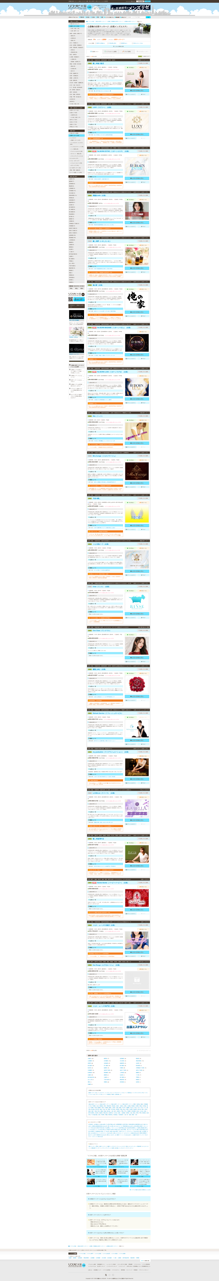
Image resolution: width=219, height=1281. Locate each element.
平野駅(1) (71, 261)
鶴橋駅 (137, 1072)
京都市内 (111, 1113)
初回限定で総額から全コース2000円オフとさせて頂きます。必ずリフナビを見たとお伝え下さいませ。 (105, 232)
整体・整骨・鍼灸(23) (75, 170)
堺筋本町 (82, 17)
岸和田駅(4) (71, 277)
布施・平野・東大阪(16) (75, 96)
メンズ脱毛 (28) (74, 149)
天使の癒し (94, 498)
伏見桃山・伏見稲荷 (118, 1114)
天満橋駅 (90, 1070)
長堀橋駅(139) (72, 237)
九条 (131, 1113)
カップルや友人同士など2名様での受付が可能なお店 (108, 1129)
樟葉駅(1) (71, 270)
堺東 (98, 17)
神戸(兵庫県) (91, 1113)
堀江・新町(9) (73, 54)
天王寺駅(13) (72, 193)
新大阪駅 (90, 1065)
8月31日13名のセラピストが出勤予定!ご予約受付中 (105, 866)
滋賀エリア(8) (73, 124)
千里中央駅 (106, 1079)
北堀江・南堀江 (119, 1106)
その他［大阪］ (143, 1111)
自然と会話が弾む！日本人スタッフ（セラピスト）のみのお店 (124, 1131)
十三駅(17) (71, 251)
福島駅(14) (71, 218)
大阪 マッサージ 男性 (93, 1146)
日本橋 (93, 17)
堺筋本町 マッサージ (96, 1148)
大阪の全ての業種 (74, 133)
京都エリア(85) (73, 112)
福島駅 (105, 1067)
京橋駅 (89, 1075)
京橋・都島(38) (73, 80)
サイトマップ (129, 1270)
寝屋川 (118, 1111)
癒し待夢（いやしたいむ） (100, 241)
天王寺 (123, 1107)
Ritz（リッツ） (96, 416)
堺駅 (89, 1082)
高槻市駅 (122, 1079)
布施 (105, 1111)
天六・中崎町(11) (74, 42)
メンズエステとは (92, 1266)
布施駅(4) (71, 282)
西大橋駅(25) (72, 211)
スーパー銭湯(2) (107, 1094)
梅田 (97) (73, 35)
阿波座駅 (138, 1065)
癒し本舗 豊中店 (96, 839)
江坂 (104, 1109)
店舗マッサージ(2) (92, 1092)
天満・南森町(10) (74, 73)
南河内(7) (72, 101)
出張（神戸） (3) (75, 31)
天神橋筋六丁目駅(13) (74, 223)
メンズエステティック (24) (77, 146)
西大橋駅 (122, 1065)
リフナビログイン (115, 1270)
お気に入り (123, 17)
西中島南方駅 (91, 1077)
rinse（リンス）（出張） (99, 586)
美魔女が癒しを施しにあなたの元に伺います (103, 822)
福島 (142, 1104)
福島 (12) (73, 40)
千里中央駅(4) (72, 265)
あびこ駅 (90, 1079)
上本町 (113, 1107)
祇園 (106, 1114)
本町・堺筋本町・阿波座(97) (76, 47)
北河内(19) (72, 99)
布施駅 (89, 1084)
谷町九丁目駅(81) (73, 233)
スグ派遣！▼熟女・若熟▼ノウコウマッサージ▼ (104, 355)
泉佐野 (135, 1109)
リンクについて (121, 1266)
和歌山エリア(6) (74, 126)
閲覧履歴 (118, 17)
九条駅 (105, 1077)
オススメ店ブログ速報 (122, 1264)
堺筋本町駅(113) (73, 195)
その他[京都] (94, 1114)
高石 (134, 1113)
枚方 (115, 1111)
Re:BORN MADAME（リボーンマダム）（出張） (110, 327)
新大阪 (87, 17)
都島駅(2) (71, 247)
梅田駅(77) (71, 181)
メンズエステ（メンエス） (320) (76, 143)
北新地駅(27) (72, 200)
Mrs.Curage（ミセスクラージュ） (103, 456)
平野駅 (137, 1077)
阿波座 (113, 1106)
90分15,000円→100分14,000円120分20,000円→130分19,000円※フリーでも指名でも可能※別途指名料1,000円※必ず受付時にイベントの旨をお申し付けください (105, 916)
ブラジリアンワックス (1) (77, 156)
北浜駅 (137, 1063)
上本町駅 (122, 1072)
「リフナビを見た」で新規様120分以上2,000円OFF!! (101, 447)
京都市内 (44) (74, 115)
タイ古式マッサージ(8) (75, 167)
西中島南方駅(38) (73, 254)
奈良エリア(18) (73, 122)
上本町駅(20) (72, 240)
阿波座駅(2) (71, 214)
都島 (120, 1107)
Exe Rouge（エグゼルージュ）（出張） (105, 965)
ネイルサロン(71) (74, 158)
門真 (122, 1111)
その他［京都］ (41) (75, 117)
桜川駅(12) (71, 216)
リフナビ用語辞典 (146, 1264)
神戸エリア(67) (73, 119)
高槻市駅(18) (72, 268)
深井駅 (137, 1082)
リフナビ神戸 (90, 1253)
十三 (145, 1107)
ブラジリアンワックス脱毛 (108, 1148)
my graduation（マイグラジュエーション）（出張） (109, 752)
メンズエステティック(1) (118, 1092)
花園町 (127, 1107)
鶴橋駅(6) (71, 242)
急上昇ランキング (101, 1266)
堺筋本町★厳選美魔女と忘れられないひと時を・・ (105, 224)
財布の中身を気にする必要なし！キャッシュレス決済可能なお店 (111, 1127)
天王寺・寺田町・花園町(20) (76, 82)
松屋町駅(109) (72, 235)
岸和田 (117, 1109)
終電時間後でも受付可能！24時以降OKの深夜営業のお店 (129, 1124)
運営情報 (123, 1270)
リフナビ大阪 (82, 1253)
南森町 (99, 1107)
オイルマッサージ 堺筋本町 (135, 1146)
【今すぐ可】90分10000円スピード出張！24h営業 (104, 776)
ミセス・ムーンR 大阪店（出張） (102, 925)
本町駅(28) (71, 197)
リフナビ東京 (114, 1253)
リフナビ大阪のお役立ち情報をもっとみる (141, 1189)
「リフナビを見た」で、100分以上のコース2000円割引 (101, 956)
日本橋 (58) (73, 68)
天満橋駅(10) (72, 225)
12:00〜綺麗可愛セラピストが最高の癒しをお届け (104, 527)
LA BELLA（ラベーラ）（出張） (102, 793)
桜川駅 (89, 1067)
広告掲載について (97, 1270)
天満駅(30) (71, 221)
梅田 (102, 17)
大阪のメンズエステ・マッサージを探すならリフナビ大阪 (110, 1278)
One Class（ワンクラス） (100, 630)
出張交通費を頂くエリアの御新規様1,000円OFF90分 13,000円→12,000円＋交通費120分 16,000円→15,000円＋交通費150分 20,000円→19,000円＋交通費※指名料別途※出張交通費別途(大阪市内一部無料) (105, 489)
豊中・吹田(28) (73, 92)
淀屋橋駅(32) (72, 183)
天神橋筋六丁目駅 (140, 1067)
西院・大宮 (134, 1114)
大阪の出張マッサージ (93, 1104)
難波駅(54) (71, 186)
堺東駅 (105, 1082)
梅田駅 (105, 1058)
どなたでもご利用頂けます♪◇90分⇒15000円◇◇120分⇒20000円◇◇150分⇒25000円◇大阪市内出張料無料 (105, 577)
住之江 (132, 1107)
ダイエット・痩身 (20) (76, 153)
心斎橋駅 (90, 1060)
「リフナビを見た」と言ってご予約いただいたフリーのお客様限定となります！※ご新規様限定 (105, 621)
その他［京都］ (117, 1113)
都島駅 (105, 1075)
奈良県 (96, 1113)
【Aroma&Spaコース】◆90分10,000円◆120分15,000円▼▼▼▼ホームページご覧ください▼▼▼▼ (105, 783)
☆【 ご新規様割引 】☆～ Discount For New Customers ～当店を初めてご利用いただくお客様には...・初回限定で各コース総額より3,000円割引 (105, 142)
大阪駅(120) (72, 179)
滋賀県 (100, 1113)
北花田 (131, 1109)
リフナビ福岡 (122, 1253)
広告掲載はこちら (137, 1266)
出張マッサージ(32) (74, 26)
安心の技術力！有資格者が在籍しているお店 (98, 1131)
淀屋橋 (123, 1113)
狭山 (124, 1109)
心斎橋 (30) (73, 59)
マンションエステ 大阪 (122, 1146)
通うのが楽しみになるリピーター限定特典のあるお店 (120, 1126)
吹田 (146, 1109)
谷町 (103, 1107)
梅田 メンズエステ (112, 1146)
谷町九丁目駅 (139, 1070)
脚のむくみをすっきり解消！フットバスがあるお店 (118, 1135)
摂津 (137, 1113)
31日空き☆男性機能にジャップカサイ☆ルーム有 (104, 440)
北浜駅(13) (71, 204)
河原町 (102, 1114)
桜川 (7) (73, 71)
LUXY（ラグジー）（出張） (100, 107)
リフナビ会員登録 (106, 1270)
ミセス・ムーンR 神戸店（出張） (102, 1006)
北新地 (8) (73, 38)
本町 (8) (73, 50)
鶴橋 (110, 1107)
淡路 (101, 1109)
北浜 (98, 1106)
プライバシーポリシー (144, 1270)
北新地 (138, 1104)
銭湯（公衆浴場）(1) (116, 1094)
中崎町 (94, 1106)
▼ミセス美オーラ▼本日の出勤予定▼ (102, 570)
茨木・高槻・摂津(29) (75, 94)
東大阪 (108, 1111)
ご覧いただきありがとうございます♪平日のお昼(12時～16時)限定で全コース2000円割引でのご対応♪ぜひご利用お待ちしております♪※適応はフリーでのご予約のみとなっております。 (105, 997)
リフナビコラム (137, 1264)
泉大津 (139, 1109)
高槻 (102, 1111)
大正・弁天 (140, 1107)
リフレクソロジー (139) (76, 163)
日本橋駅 (106, 1060)
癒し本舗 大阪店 (96, 63)
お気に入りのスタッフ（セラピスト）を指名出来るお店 (126, 1133)
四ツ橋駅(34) (72, 209)
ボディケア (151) (75, 165)
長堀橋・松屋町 (135, 1106)
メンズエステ (73, 138)
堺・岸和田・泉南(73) (75, 89)
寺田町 (127, 1113)
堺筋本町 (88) (74, 52)
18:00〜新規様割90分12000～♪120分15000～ (103, 268)
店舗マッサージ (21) (75, 140)
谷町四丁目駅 (107, 1070)
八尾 (112, 1111)
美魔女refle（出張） (98, 195)
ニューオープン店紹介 (111, 1264)
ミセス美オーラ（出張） (99, 544)
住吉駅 (121, 1075)
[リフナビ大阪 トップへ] (80, 7)
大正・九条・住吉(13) (75, 85)
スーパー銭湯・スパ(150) (76, 172)
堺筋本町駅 (138, 1060)
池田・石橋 (94, 1111)
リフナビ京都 (98, 1253)
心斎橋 (128, 1106)
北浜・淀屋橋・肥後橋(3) (76, 45)
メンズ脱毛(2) (128, 1092)
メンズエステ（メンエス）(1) (104, 1092)
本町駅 (89, 1063)
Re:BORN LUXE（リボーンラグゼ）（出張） (109, 372)
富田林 (144, 1113)
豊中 (143, 1109)
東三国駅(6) (71, 258)
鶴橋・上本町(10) (74, 78)
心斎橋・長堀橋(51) (74, 57)
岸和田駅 (122, 1082)
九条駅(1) (71, 256)
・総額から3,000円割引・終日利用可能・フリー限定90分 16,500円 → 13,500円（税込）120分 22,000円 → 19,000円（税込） (105, 704)
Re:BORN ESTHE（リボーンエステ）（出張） (109, 151)
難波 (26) (73, 66)
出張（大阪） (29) (75, 28)
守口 (125, 1111)
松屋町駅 (90, 1072)
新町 (125, 1106)
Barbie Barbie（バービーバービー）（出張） (109, 883)
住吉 (136, 1107)
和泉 (127, 1109)
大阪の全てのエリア (74, 23)
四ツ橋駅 (106, 1065)
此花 (138, 1111)
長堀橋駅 (106, 1072)
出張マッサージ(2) (74, 110)
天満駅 (121, 1067)
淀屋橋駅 (122, 1058)
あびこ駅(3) (71, 263)
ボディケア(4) (99, 1094)
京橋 (117, 1107)
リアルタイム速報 (92, 1264)
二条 (125, 1114)
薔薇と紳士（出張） (98, 669)
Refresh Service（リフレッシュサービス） (106, 713)
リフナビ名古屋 (106, 1253)
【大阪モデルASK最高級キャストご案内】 (103, 399)
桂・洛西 (129, 1114)
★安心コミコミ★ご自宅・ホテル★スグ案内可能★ (105, 311)
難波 (141, 1106)
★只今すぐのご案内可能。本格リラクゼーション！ (105, 740)
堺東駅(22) (71, 275)
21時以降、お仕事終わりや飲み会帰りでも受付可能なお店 (101, 1124)
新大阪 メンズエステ (120, 1148)
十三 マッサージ (129, 1148)
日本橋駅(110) (72, 190)
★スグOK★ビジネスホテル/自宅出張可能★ (103, 134)
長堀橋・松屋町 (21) (75, 61)
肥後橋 (101, 1106)
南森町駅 (122, 1063)
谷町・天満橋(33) (74, 75)
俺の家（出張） (96, 285)
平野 (140, 1113)
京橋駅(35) (71, 244)
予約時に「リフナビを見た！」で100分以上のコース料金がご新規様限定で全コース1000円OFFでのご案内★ (105, 1042)
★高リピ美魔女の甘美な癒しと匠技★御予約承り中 (105, 482)
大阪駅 (89, 1058)
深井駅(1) (71, 279)
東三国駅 (122, 1077)
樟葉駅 (137, 1079)
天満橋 (106, 1107)
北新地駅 (106, 1063)
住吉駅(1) (71, 249)
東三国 (97, 1109)
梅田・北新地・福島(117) (76, 33)
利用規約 (135, 1270)
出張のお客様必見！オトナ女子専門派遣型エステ (104, 696)
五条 (99, 1114)
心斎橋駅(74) (72, 188)
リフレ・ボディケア (74, 160)
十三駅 (137, 1075)
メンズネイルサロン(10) (138, 1092)
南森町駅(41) (72, 202)
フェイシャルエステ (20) (76, 151)
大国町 (92, 1107)
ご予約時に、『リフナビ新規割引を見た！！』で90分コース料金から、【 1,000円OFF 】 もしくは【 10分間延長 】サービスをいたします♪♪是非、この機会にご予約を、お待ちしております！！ (105, 318)
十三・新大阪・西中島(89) (76, 87)
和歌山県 (105, 1113)
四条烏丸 (110, 1114)
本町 (105, 1106)
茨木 (99, 1111)
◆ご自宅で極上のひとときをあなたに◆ (102, 91)
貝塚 (121, 1109)
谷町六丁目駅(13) (73, 230)
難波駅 (137, 1058)
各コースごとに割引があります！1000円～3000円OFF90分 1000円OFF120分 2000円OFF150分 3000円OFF (105, 186)
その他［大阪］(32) (74, 103)
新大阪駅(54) (72, 207)
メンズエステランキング (112, 1266)
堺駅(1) (70, 272)
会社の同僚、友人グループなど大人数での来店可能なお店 (134, 1129)
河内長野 (133, 1111)
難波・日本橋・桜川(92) (75, 64)
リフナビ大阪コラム (109, 17)
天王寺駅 (122, 1060)
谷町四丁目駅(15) (73, 228)
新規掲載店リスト (101, 1264)
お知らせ (90, 1270)
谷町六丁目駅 (123, 1070)
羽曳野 (128, 1111)
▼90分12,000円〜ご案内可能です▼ (101, 179)
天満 (96, 1107)
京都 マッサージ (103, 1146)
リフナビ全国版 (73, 1253)
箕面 (89, 1111)
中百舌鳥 (113, 1109)
